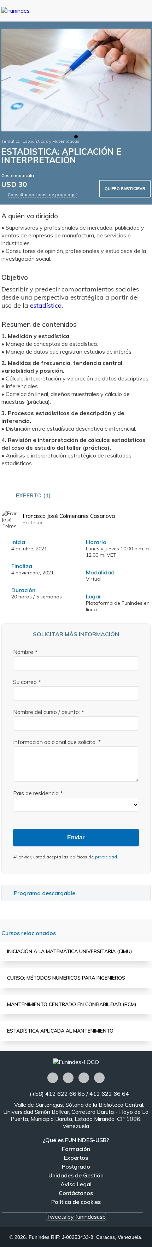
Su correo (25, 681)
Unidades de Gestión (76, 1175)
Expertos (76, 1157)
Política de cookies (76, 1201)
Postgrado (76, 1166)
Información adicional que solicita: (55, 741)
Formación (76, 1148)
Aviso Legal (76, 1184)
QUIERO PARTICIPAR (125, 188)
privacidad (106, 856)
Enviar (75, 837)
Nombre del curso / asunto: (46, 711)
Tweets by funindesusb (76, 1216)
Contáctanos (76, 1192)
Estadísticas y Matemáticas (51, 141)
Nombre (23, 651)
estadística (46, 305)
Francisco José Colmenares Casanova (69, 516)
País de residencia (36, 793)
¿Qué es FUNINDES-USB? (76, 1139)
